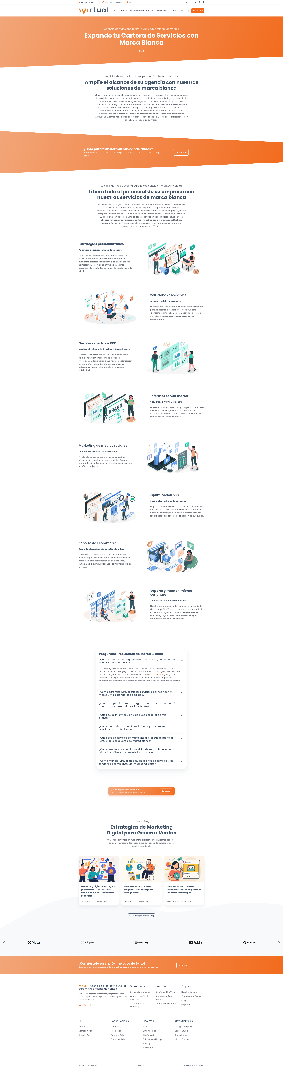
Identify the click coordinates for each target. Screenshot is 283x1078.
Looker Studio (181, 1030)
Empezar (197, 10)
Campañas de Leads (166, 1003)
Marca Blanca (182, 1039)
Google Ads (84, 1026)
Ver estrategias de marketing (141, 915)
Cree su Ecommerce (140, 992)
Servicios (161, 10)
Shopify (146, 1043)
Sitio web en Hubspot (153, 1039)
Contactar (166, 791)
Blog (183, 1000)
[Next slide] (279, 942)
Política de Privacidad (193, 1065)
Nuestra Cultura (189, 992)
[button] (188, 11)
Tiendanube (149, 1047)
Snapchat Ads (118, 1039)
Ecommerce (118, 10)
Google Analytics (183, 1026)
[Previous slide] (4, 942)
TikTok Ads (116, 1030)
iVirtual (83, 986)
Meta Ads (115, 1026)
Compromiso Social (191, 996)
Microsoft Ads (85, 1030)
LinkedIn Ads (85, 1035)
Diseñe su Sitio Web (165, 992)
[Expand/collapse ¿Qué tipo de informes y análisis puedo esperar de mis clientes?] (182, 715)
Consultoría (181, 1035)
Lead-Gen (162, 986)
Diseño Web (149, 1035)
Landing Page (149, 1030)
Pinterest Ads (117, 1035)
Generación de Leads (140, 10)
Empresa (176, 10)
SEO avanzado (156, 674)
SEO (145, 1026)
